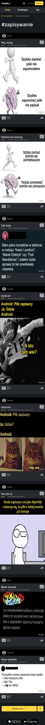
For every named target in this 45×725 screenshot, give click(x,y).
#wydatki (15, 662)
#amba (10, 662)
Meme (3, 45)
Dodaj (7, 10)
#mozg (10, 45)
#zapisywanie (22, 45)
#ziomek (18, 589)
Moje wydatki (9, 659)
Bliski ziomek (8, 587)
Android (5, 295)
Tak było (6, 225)
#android (10, 298)
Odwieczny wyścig (11, 137)
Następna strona (18, 709)
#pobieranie (17, 410)
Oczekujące (22, 10)
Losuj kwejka (40, 708)
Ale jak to (6, 493)
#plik (15, 298)
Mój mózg (7, 42)
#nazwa (10, 496)
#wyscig (16, 139)
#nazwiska (17, 228)
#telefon (10, 228)
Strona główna (6, 16)
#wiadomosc (12, 589)
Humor (3, 139)
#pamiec (14, 45)
